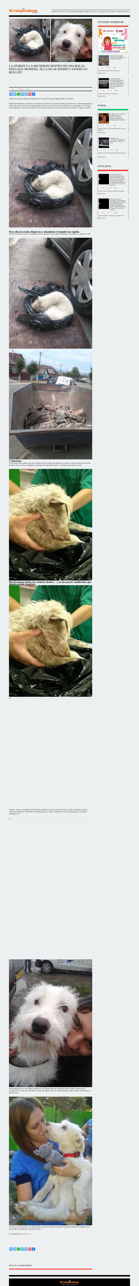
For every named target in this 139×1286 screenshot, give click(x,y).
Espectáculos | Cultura (95, 11)
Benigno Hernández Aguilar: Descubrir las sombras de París (117, 57)
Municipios (78, 11)
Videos (119, 11)
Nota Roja (111, 11)
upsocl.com (27, 1234)
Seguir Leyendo (101, 73)
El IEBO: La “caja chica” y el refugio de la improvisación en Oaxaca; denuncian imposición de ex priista (118, 117)
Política (61, 11)
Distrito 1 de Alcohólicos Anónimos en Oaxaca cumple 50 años (117, 141)
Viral (126, 11)
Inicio (54, 11)
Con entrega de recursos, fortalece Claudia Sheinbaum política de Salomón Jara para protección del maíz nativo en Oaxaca (117, 83)
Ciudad (70, 11)
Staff (27, 89)
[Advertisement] (50, 81)
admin (114, 67)
